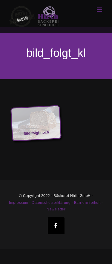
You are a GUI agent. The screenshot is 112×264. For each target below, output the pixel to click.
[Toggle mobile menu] (100, 10)
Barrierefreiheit (87, 203)
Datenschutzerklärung (51, 203)
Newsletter (56, 209)
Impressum (18, 203)
